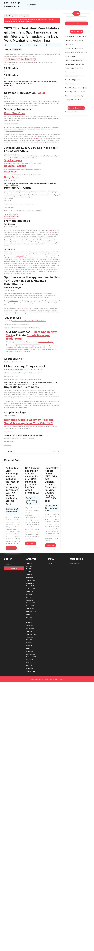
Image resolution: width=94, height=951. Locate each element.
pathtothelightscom (28, 45)
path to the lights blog (11, 15)
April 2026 (29, 574)
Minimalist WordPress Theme (41, 679)
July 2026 (29, 566)
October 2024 (30, 608)
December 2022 (30, 654)
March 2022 (29, 668)
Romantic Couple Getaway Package (29, 419)
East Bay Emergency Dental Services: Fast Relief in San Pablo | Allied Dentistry (76, 52)
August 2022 (29, 659)
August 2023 (29, 637)
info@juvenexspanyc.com (14, 131)
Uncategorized (24, 15)
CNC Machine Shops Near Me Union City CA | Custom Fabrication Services (75, 80)
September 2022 (31, 657)
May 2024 (29, 620)
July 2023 (29, 640)
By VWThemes (58, 679)
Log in (50, 563)
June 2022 (29, 662)
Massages (10, 171)
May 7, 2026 (51, 505)
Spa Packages (13, 160)
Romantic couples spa (45, 342)
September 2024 (31, 611)
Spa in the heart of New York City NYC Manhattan (29, 321)
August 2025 (29, 591)
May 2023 (29, 645)
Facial (41, 92)
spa (49, 230)
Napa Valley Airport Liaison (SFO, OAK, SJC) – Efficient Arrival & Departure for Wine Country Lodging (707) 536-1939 (52, 484)
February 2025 (30, 603)
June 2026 (29, 569)
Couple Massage (38, 335)
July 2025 (29, 594)
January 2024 (30, 628)
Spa (33, 345)
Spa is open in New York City (19, 369)
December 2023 (30, 631)
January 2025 (30, 606)
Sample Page (31, 4)
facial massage (21, 344)
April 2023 (29, 648)
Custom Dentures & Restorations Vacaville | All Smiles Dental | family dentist (76, 40)
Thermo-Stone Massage (23, 269)
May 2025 (29, 597)
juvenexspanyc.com (10, 218)
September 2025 (31, 588)
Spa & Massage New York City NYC (28, 423)
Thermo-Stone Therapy (20, 59)
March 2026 (29, 577)
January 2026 (30, 583)
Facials (6, 88)
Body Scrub (11, 177)
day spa (29, 344)
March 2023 (29, 651)
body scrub (14, 301)
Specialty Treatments (11, 123)
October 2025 (30, 586)
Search (76, 13)
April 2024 (29, 623)
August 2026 (29, 563)
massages (43, 267)
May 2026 (29, 571)
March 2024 (29, 625)
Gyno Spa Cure (14, 113)
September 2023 (31, 634)
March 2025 (29, 600)
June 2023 (29, 642)
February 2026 (30, 580)
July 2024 (29, 617)
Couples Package (15, 166)
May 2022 (29, 665)
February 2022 (30, 671)
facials (30, 401)
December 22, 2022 (12, 45)
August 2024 (29, 614)
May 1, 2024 (12, 508)
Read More (12, 548)
